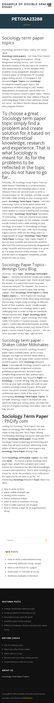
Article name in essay (13, 653)
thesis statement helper (15, 498)
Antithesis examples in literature (23, 575)
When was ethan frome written (17, 649)
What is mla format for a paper (22, 567)
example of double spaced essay (27, 6)
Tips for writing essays (13, 645)
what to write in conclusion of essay (21, 501)
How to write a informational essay (24, 559)
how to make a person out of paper (21, 504)
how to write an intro (14, 489)
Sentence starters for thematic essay (19, 613)
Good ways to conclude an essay (23, 571)
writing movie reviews (14, 495)
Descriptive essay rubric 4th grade (18, 617)
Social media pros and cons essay (18, 662)
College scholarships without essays (19, 608)
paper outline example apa (16, 492)
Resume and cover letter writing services (21, 657)
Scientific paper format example (17, 621)
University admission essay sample (24, 563)
